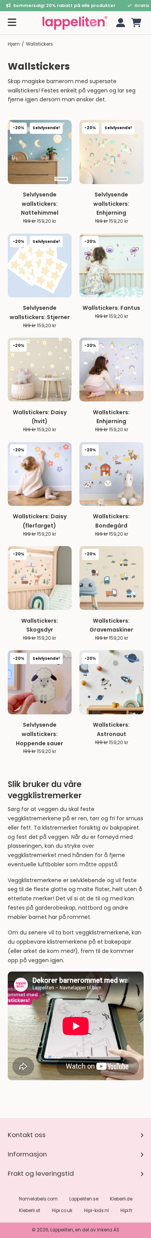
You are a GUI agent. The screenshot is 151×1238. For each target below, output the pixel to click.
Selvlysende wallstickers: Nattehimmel (39, 204)
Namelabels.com (38, 1199)
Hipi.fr (126, 1210)
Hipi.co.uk (62, 1210)
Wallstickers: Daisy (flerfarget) (40, 520)
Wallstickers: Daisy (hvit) (40, 416)
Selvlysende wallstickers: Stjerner (40, 312)
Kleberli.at (29, 1210)
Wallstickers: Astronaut (111, 729)
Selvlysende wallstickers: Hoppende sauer (39, 734)
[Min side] (119, 22)
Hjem (14, 44)
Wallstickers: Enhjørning (111, 416)
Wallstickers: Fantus (111, 308)
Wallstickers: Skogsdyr (39, 625)
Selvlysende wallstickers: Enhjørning (111, 204)
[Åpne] (12, 22)
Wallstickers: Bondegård (111, 520)
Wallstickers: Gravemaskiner (111, 625)
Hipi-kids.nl (96, 1210)
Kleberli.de (121, 1199)
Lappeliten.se (83, 1199)
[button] (136, 22)
